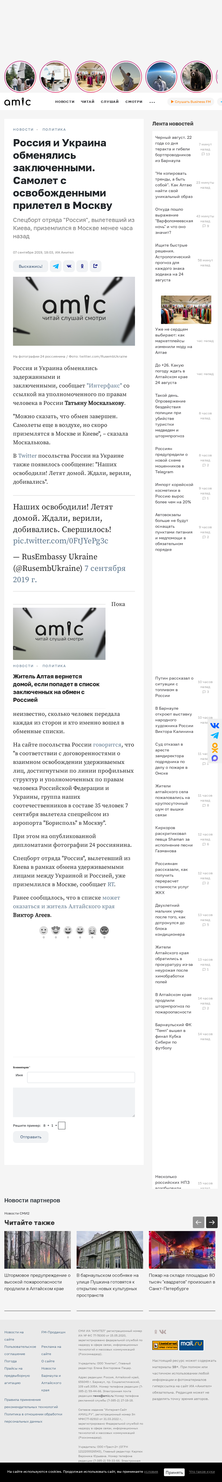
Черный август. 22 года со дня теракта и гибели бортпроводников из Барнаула (173, 149)
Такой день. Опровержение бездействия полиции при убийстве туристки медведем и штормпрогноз (170, 415)
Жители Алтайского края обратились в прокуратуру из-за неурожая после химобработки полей (174, 964)
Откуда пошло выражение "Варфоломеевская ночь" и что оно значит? (174, 221)
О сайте (48, 1361)
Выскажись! (30, 266)
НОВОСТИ (23, 130)
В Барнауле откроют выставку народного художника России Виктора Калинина (174, 720)
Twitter (27, 456)
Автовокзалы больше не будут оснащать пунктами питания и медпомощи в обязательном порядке (174, 532)
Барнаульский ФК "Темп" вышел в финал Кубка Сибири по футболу (173, 1036)
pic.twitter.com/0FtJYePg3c (60, 541)
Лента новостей (172, 123)
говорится (107, 745)
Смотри (134, 101)
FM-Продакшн (53, 1332)
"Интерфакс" (104, 385)
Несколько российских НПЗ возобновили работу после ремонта (172, 1188)
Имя (19, 1075)
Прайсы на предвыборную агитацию (17, 1375)
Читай (87, 101)
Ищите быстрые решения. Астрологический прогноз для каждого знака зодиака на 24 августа (172, 262)
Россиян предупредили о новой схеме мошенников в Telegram (171, 460)
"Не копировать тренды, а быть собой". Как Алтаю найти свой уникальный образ (174, 185)
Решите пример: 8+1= (35, 1125)
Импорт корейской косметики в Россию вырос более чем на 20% (174, 493)
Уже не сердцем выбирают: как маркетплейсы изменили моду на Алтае (173, 341)
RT (111, 884)
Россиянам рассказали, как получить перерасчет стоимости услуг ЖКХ (172, 878)
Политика (54, 130)
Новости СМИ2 (16, 1213)
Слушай (110, 101)
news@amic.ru (103, 1395)
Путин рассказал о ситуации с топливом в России (174, 687)
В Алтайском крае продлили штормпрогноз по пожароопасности (173, 1003)
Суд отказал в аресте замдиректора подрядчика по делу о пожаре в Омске (171, 758)
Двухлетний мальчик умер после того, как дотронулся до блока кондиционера (170, 920)
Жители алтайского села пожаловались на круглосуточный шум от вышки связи (172, 800)
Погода (10, 1361)
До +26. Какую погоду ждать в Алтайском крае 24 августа (171, 374)
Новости (64, 101)
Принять (174, 1472)
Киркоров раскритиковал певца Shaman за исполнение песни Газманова (174, 839)
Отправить (30, 1136)
